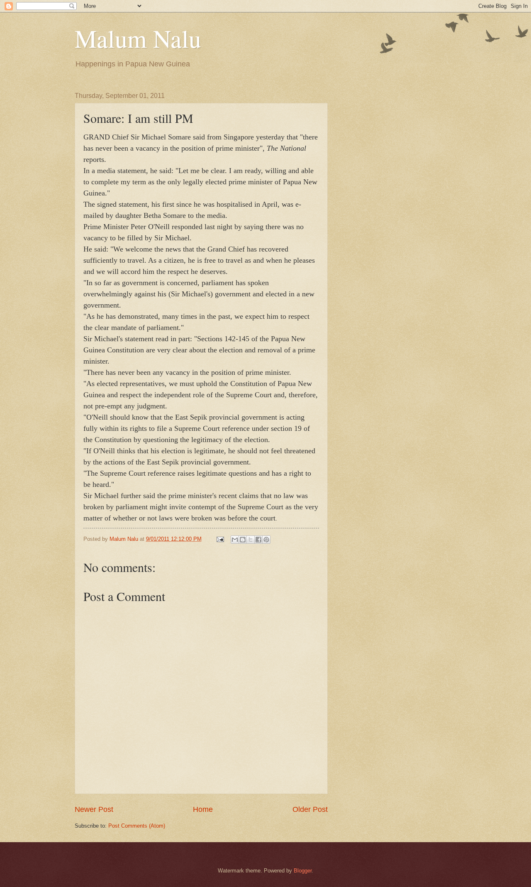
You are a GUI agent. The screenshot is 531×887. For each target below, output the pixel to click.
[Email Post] (220, 539)
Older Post (310, 809)
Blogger (303, 870)
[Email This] (235, 539)
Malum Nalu (138, 38)
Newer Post (94, 809)
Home (203, 809)
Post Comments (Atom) (136, 826)
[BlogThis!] (243, 539)
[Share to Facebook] (258, 539)
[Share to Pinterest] (266, 539)
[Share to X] (250, 539)
